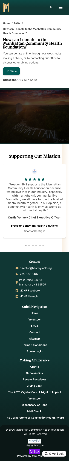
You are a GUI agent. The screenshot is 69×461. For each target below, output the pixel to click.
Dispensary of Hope (34, 405)
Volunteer (34, 319)
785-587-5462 (27, 79)
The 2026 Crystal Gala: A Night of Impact (34, 392)
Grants (34, 366)
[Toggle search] (51, 7)
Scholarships (34, 373)
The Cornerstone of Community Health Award (34, 417)
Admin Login (34, 351)
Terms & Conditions (34, 345)
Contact (34, 332)
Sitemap (34, 338)
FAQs (17, 23)
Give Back (56, 453)
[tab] (26, 245)
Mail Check (34, 411)
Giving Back (34, 385)
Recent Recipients (34, 379)
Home (6, 23)
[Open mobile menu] (60, 7)
